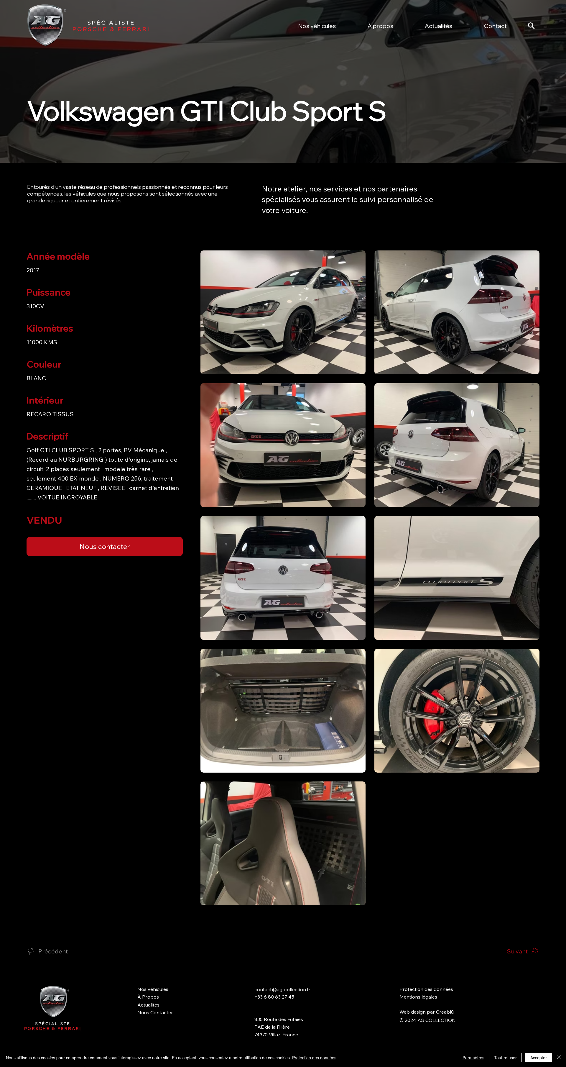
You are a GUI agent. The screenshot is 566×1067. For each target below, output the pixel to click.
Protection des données (426, 989)
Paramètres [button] (473, 1058)
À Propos (148, 997)
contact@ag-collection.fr (282, 989)
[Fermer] (558, 1057)
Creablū (445, 1012)
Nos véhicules (152, 989)
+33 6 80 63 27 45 (274, 997)
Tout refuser (505, 1058)
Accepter (538, 1058)
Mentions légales (418, 997)
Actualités (148, 1005)
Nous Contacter (155, 1012)
